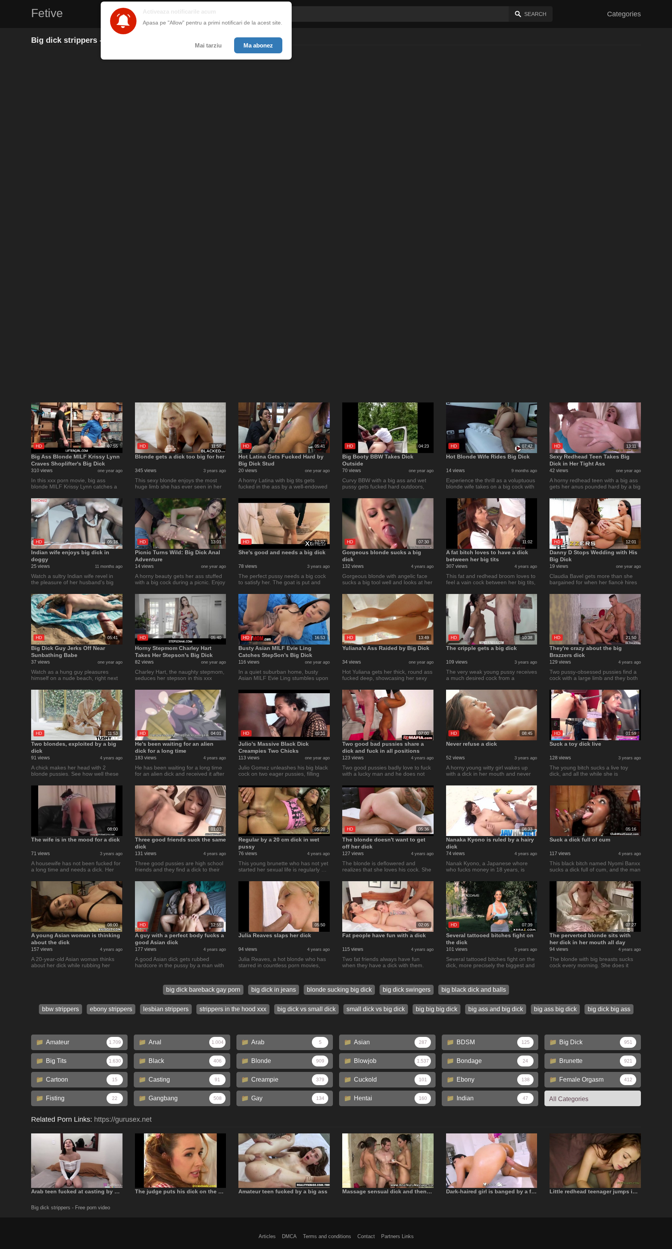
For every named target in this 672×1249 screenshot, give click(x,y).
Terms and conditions (327, 1236)
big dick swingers (406, 989)
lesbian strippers (166, 1009)
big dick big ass (609, 1009)
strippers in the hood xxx (233, 1009)
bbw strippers (60, 1009)
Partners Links (397, 1236)
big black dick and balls (473, 989)
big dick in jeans (273, 989)
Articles (267, 1236)
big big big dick (436, 1009)
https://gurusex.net (123, 1119)
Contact (366, 1236)
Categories (624, 14)
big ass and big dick (495, 1009)
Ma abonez (258, 45)
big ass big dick (555, 1009)
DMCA (289, 1236)
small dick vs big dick (375, 1009)
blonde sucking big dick (339, 989)
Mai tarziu (208, 45)
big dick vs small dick (306, 1009)
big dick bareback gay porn (203, 989)
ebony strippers (111, 1009)
